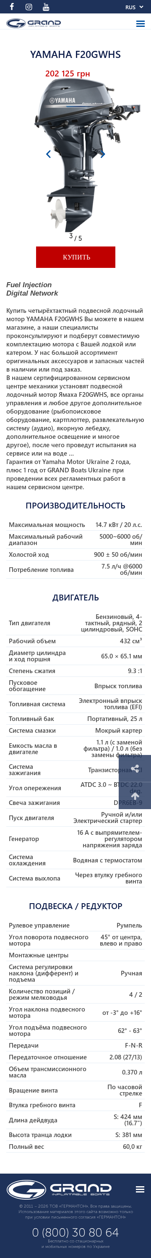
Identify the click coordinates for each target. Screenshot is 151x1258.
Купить (75, 257)
